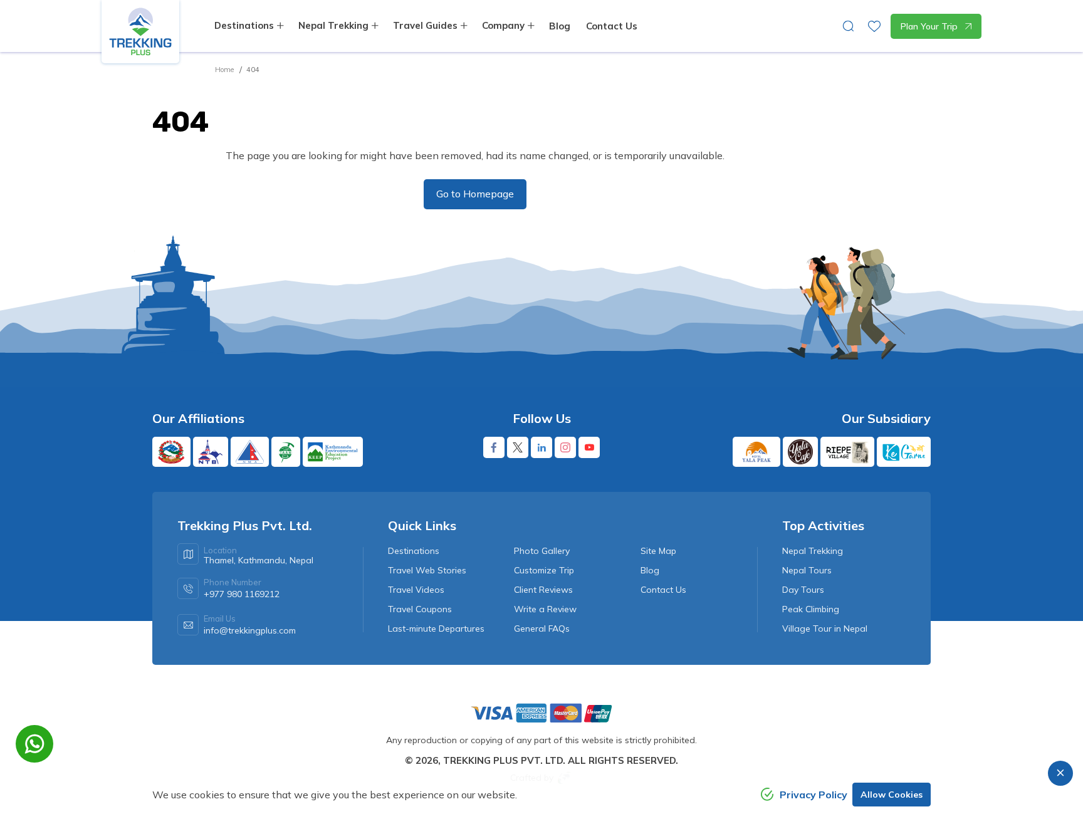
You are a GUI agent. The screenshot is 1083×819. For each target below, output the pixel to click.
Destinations (413, 550)
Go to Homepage (475, 193)
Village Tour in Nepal (824, 628)
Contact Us (611, 26)
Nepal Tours (807, 570)
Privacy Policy (813, 794)
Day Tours (803, 589)
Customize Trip (544, 570)
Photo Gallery (542, 550)
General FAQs (542, 628)
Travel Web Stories (427, 570)
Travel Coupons (420, 609)
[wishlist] (874, 26)
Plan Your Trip (929, 26)
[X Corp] (517, 447)
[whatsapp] (34, 744)
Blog (559, 26)
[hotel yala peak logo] (756, 451)
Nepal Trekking (812, 550)
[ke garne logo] (904, 451)
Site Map (658, 550)
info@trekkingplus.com (250, 630)
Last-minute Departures (436, 628)
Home (224, 69)
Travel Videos (416, 589)
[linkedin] (541, 447)
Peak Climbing (810, 609)
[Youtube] (589, 447)
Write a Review (545, 609)
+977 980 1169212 (242, 594)
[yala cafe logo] (800, 451)
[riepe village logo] (847, 451)
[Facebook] (494, 447)
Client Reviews (543, 589)
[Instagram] (565, 447)
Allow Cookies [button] (892, 794)
